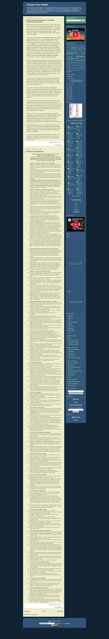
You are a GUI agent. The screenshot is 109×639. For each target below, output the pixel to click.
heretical (35, 129)
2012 (69, 91)
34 (28, 339)
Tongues (68, 70)
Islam (69, 320)
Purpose (83, 65)
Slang (84, 66)
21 (28, 280)
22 (28, 285)
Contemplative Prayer (75, 49)
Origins (82, 63)
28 (28, 317)
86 (28, 560)
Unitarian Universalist (73, 344)
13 (28, 234)
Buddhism (70, 315)
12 (28, 222)
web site (40, 94)
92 (28, 583)
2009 (69, 97)
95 (28, 599)
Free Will (72, 54)
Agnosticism (72, 45)
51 (28, 415)
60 (28, 454)
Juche (47, 107)
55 (28, 426)
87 (28, 563)
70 (28, 495)
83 (28, 544)
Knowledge (81, 58)
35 (28, 343)
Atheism (68, 47)
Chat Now (75, 420)
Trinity (73, 70)
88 (28, 568)
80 (28, 537)
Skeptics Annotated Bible (74, 357)
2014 (69, 89)
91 (28, 579)
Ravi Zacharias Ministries (74, 381)
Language (69, 60)
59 (28, 446)
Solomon (70, 68)
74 (28, 514)
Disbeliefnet (71, 351)
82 (28, 542)
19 (28, 272)
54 (28, 425)
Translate (67, 623)
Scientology (71, 328)
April (70, 84)
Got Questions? (72, 373)
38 (28, 355)
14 (28, 239)
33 (28, 334)
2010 (69, 95)
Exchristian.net (71, 353)
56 (28, 433)
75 (28, 517)
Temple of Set (71, 330)
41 (28, 366)
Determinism (81, 50)
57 (28, 437)
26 (28, 310)
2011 (69, 93)
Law (73, 60)
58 (28, 441)
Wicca (69, 332)
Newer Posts (27, 611)
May (70, 78)
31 (28, 327)
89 (28, 571)
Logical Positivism (71, 62)
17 (28, 262)
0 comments (59, 145)
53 (28, 422)
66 (28, 476)
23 (28, 293)
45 (28, 386)
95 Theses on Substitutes (35, 151)
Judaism (70, 324)
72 (28, 510)
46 (28, 393)
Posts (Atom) (34, 614)
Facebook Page (50, 94)
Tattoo (82, 68)
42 (28, 368)
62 (28, 460)
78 (28, 527)
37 (28, 350)
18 (28, 269)
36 (28, 346)
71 (28, 504)
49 (28, 404)
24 (28, 302)
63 (28, 462)
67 (28, 478)
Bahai (69, 337)
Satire (80, 66)
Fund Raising (78, 54)
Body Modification (81, 47)
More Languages (76, 196)
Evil (78, 52)
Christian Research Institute (75, 370)
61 (28, 457)
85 (28, 556)
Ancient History (80, 45)
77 (28, 523)
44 (28, 380)
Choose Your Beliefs (37, 4)
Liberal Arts (79, 60)
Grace (84, 54)
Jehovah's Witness (72, 322)
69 (28, 492)
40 (28, 363)
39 (28, 359)
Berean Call (71, 365)
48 (28, 400)
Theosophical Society (73, 342)
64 (28, 467)
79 (28, 531)
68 (28, 486)
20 (28, 277)
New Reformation (76, 63)
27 (28, 312)
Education (70, 52)
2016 (69, 86)
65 (28, 470)
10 (28, 211)
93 (28, 589)
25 (28, 306)
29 (28, 320)
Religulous (70, 66)
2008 (69, 99)
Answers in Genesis (73, 363)
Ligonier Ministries (72, 379)
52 (28, 417)
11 (28, 217)
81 (28, 539)
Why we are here (79, 70)
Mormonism (69, 63)
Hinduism (71, 56)
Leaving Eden (71, 355)
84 (28, 552)
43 (28, 376)
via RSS (76, 402)
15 (28, 250)
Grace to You (71, 375)
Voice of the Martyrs (73, 383)
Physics (74, 65)
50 (28, 408)
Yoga (68, 71)
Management (80, 62)
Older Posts (60, 611)
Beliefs (73, 47)
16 (28, 257)
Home (43, 611)
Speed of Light (76, 68)
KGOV (69, 377)
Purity (79, 65)
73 (28, 512)
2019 (69, 76)
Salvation (75, 66)
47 (28, 397)
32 (28, 332)
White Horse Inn (72, 385)
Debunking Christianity (73, 349)
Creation (74, 50)
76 (28, 521)
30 (28, 325)
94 (28, 595)
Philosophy (69, 65)
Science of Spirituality (73, 340)
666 (67, 45)
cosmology (69, 50)
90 (28, 573)
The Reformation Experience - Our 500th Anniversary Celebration (40, 21)
